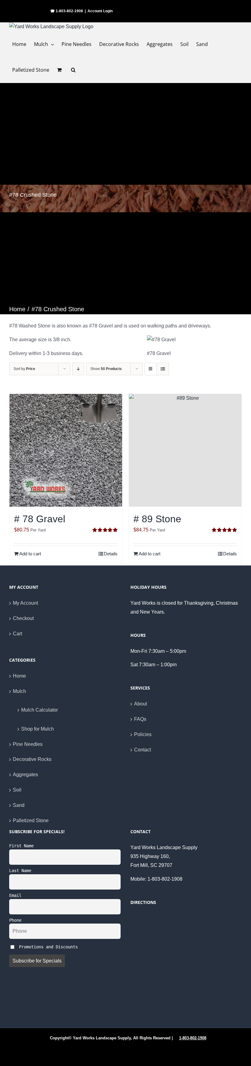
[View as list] (163, 369)
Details (111, 553)
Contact (142, 749)
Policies (143, 734)
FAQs (140, 719)
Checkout (23, 618)
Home (19, 676)
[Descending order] (78, 369)
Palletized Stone (31, 820)
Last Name (20, 870)
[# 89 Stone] (185, 450)
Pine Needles (28, 744)
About (140, 703)
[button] (73, 70)
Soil (17, 789)
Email (15, 895)
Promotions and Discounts (47, 946)
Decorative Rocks (32, 759)
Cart (17, 633)
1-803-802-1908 (192, 1038)
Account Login (100, 11)
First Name (21, 845)
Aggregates (25, 774)
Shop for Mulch (37, 728)
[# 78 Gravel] (65, 450)
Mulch (19, 691)
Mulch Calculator (39, 710)
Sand (18, 805)
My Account (25, 603)
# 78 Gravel (39, 518)
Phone (15, 920)
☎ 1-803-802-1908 (66, 11)
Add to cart (30, 553)
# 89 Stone (157, 518)
